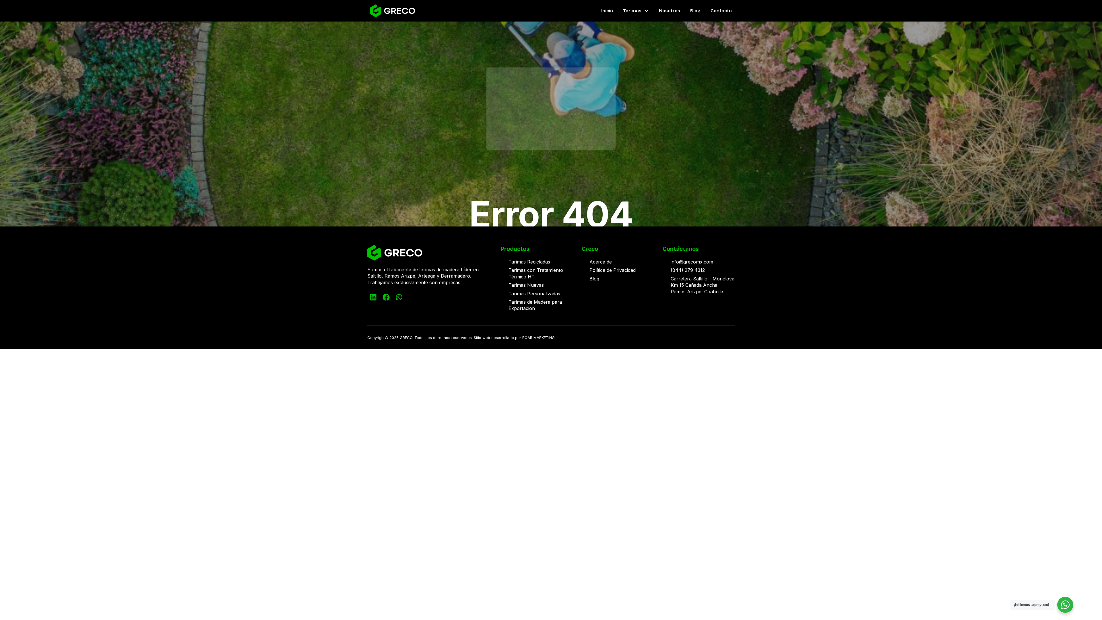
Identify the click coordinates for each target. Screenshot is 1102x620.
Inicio (607, 10)
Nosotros (669, 10)
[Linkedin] (373, 297)
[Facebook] (386, 297)
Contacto (721, 10)
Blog (695, 10)
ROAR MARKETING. (539, 337)
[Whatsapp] (399, 297)
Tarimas (632, 10)
